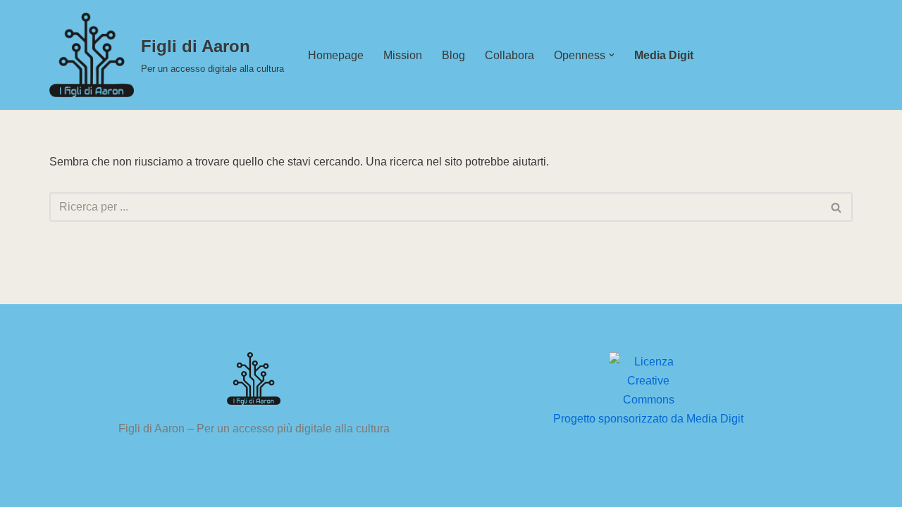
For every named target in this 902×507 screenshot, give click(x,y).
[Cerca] (837, 207)
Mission (402, 55)
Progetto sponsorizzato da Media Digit (648, 419)
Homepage (336, 55)
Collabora (509, 55)
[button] (611, 55)
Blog (453, 55)
